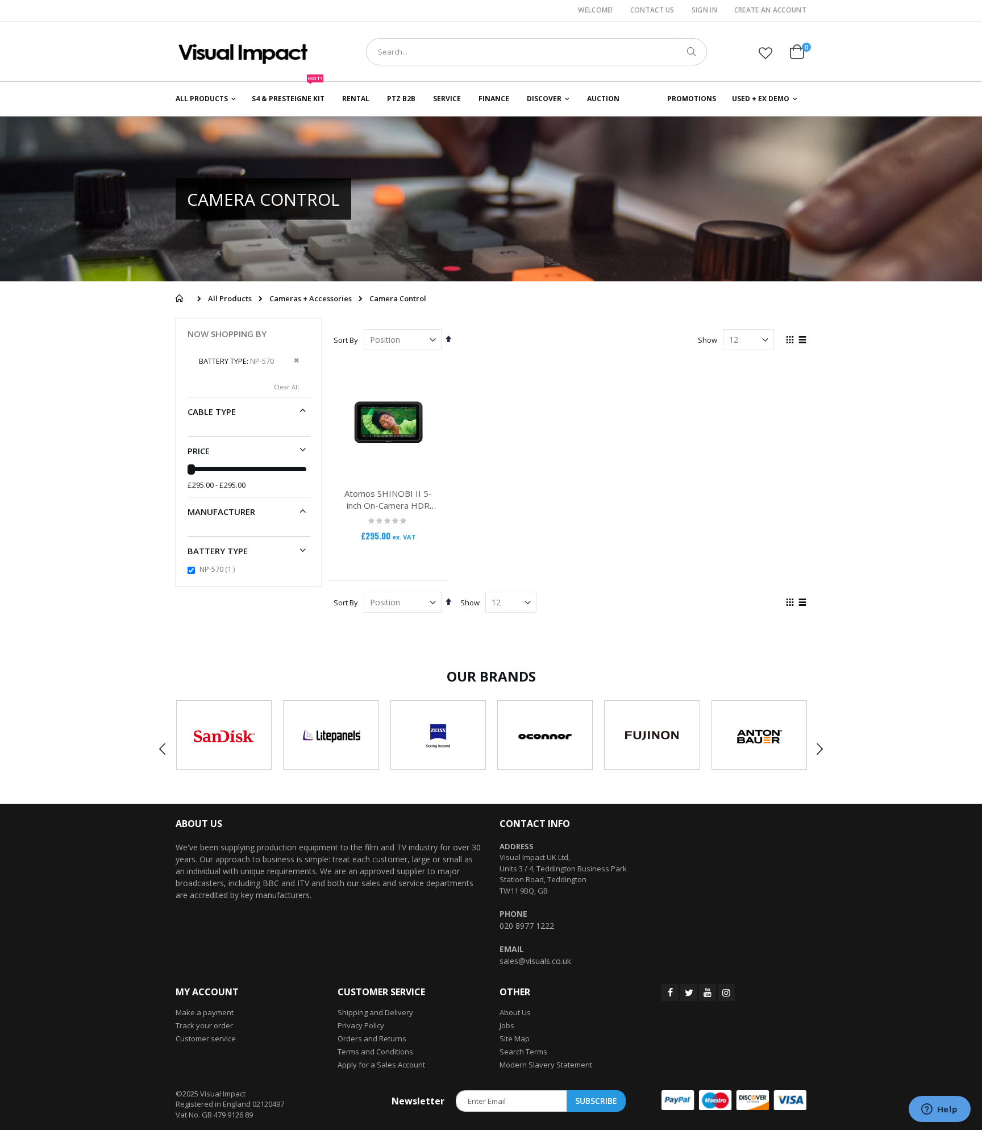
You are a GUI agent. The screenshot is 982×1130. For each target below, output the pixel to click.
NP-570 (218, 569)
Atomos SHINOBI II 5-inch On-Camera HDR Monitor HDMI (388, 505)
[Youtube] (707, 992)
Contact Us (652, 10)
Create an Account (770, 10)
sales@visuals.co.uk (535, 960)
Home (179, 298)
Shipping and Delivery (375, 1012)
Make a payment (205, 1012)
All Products (230, 298)
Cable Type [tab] (212, 411)
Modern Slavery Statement (546, 1065)
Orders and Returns (372, 1038)
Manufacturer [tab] (221, 511)
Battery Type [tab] (218, 550)
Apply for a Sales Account (381, 1065)
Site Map (515, 1038)
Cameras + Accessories (310, 298)
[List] (802, 340)
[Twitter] (688, 992)
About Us (515, 1012)
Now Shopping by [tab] (227, 334)
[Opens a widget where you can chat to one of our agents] (939, 1110)
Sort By (346, 340)
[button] (765, 53)
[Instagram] (726, 992)
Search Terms (523, 1051)
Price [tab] (199, 450)
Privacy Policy (361, 1025)
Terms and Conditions (375, 1051)
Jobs (507, 1025)
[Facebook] (670, 992)
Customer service (206, 1038)
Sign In (704, 10)
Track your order (204, 1025)
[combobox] (536, 51)
